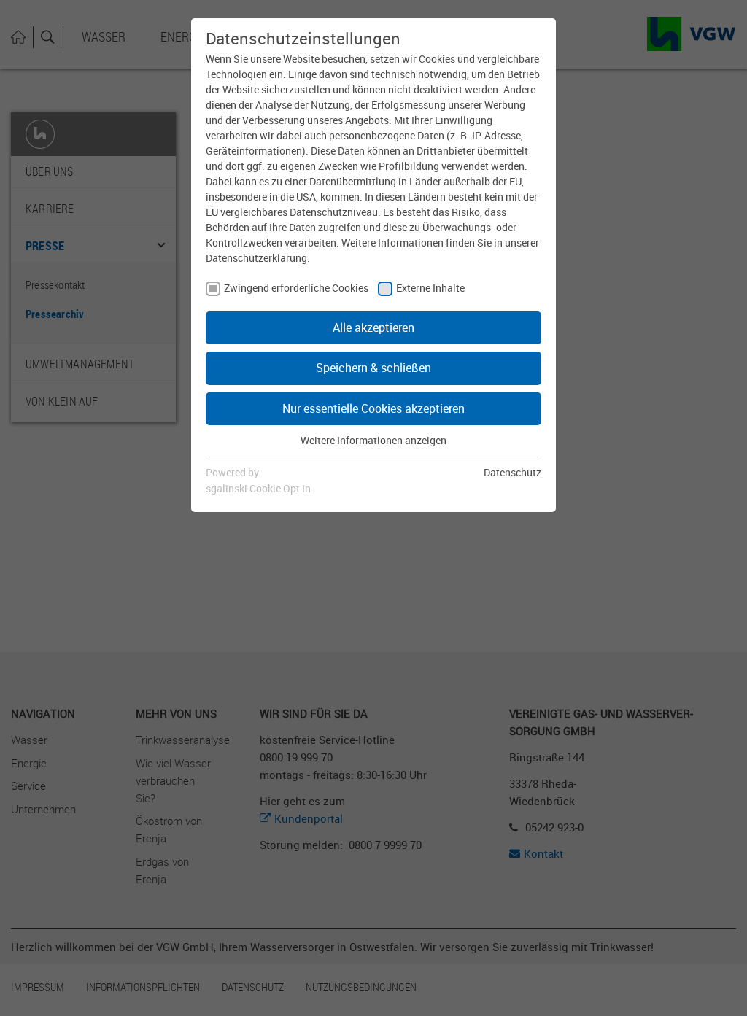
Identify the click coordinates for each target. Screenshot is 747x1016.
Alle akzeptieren (373, 327)
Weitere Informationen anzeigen (373, 440)
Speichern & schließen (373, 368)
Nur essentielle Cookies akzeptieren (373, 408)
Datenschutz (512, 472)
